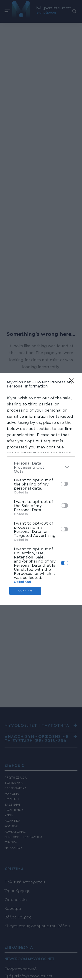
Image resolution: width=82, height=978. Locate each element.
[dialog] (41, 489)
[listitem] (41, 467)
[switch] (64, 484)
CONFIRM (25, 590)
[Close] (73, 382)
